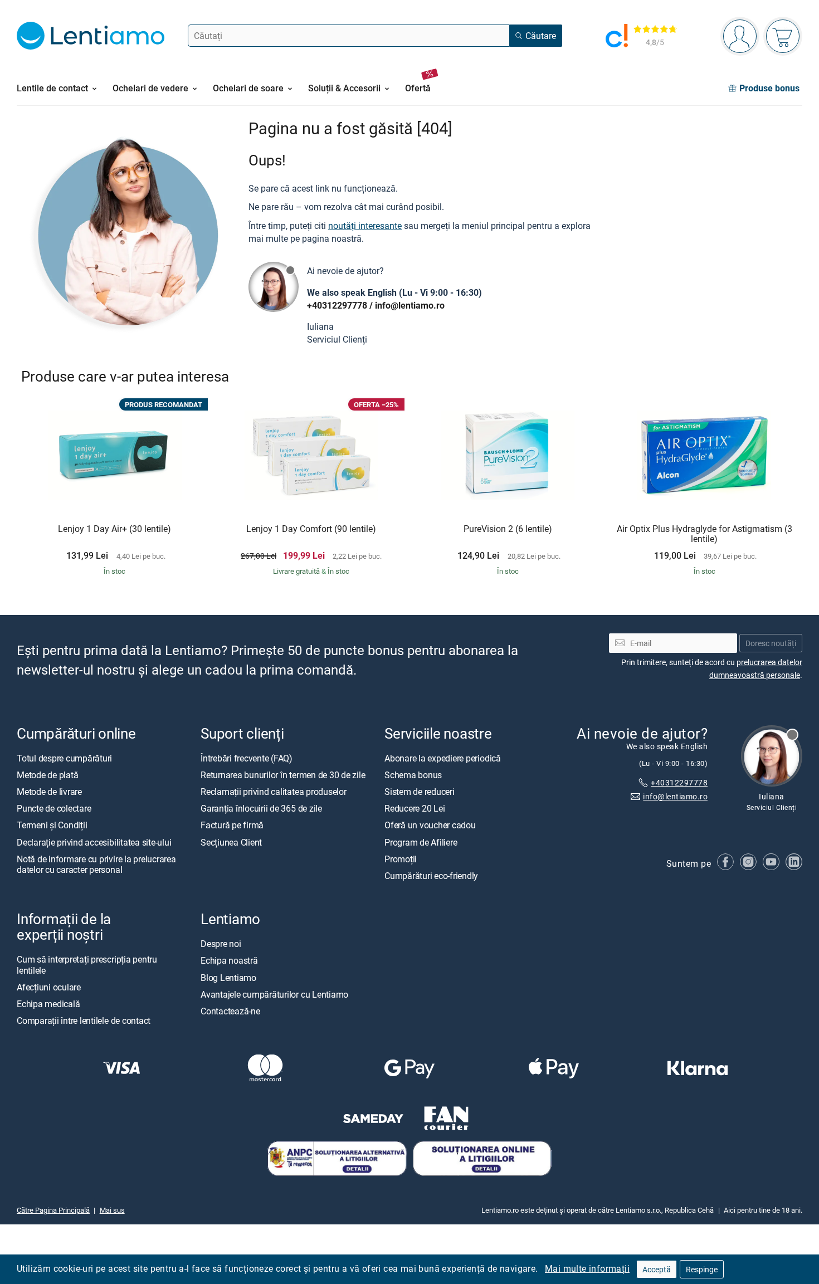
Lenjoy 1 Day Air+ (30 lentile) (114, 529)
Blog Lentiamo (228, 977)
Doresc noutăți (770, 643)
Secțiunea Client (231, 842)
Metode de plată (47, 775)
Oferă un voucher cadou (430, 825)
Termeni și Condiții (52, 825)
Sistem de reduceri (419, 792)
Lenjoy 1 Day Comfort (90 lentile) (311, 529)
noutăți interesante (365, 225)
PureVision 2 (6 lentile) (508, 529)
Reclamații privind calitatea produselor (274, 792)
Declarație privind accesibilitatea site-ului (94, 842)
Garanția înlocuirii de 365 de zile (261, 809)
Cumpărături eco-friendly (431, 876)
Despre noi (221, 944)
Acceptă (656, 1269)
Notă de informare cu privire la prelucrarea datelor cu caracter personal (96, 864)
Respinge (702, 1269)
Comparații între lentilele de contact (83, 1021)
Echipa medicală (48, 1004)
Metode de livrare (49, 792)
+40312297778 (337, 305)
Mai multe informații (587, 1268)
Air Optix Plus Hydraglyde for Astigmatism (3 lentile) (704, 534)
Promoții (400, 859)
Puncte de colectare (54, 809)
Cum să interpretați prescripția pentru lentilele (87, 965)
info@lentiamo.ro (410, 305)
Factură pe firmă (232, 825)
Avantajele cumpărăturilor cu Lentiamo (274, 994)
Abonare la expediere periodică (442, 758)
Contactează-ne (230, 1011)
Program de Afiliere (420, 842)
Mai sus (112, 1210)
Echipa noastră (229, 961)
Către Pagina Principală (53, 1210)
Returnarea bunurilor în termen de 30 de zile (283, 775)
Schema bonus (413, 775)
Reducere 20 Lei (414, 809)
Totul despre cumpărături (64, 758)
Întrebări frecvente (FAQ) (246, 758)
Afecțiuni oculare (49, 987)
